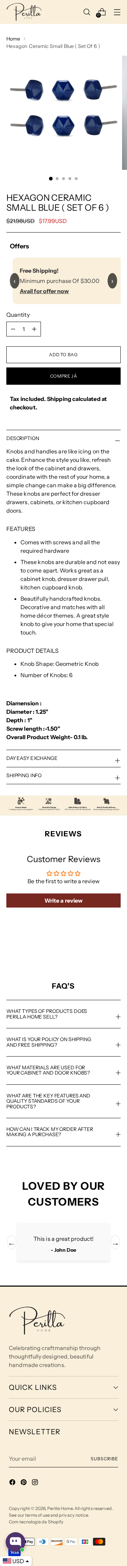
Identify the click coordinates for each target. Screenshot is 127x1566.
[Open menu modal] (117, 12)
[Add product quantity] (13, 329)
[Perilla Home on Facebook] (13, 1483)
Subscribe (104, 1458)
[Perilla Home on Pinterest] (24, 1483)
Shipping (59, 398)
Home (13, 39)
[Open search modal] (86, 12)
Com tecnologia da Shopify (36, 1521)
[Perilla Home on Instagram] (35, 1483)
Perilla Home (60, 1508)
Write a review (63, 900)
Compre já (63, 376)
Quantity (18, 314)
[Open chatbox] (15, 1542)
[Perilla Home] (24, 12)
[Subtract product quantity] (34, 329)
